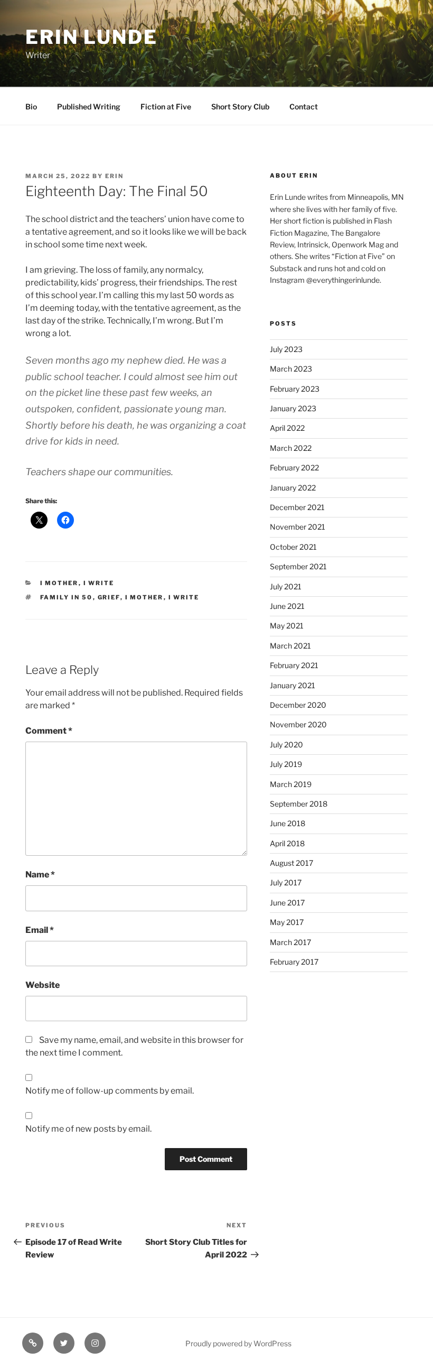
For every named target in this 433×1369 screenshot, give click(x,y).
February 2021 (294, 665)
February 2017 (294, 961)
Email (39, 930)
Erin (114, 176)
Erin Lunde (91, 37)
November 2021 (297, 526)
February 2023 (294, 388)
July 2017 (286, 882)
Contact (303, 106)
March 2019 (291, 784)
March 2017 (290, 942)
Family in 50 (66, 597)
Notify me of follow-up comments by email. (109, 1091)
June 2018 (287, 823)
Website (42, 985)
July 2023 (286, 349)
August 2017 (291, 862)
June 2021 (287, 606)
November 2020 (298, 724)
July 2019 (286, 764)
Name (40, 875)
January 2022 (293, 487)
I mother (59, 583)
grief (109, 597)
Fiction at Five (165, 106)
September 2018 (298, 803)
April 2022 (287, 427)
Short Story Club (240, 106)
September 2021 (298, 566)
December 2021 (297, 507)
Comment (48, 731)
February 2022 (294, 467)
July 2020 (286, 744)
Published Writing (88, 106)
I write (99, 583)
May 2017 (287, 922)
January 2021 (292, 685)
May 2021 (287, 625)
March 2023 (291, 368)
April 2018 (287, 843)
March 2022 (291, 447)
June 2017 (287, 902)
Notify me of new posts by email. (88, 1129)
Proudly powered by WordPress (238, 1343)
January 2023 (293, 408)
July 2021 (286, 586)
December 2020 (298, 704)
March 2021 (290, 645)
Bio (31, 106)
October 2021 (293, 546)
